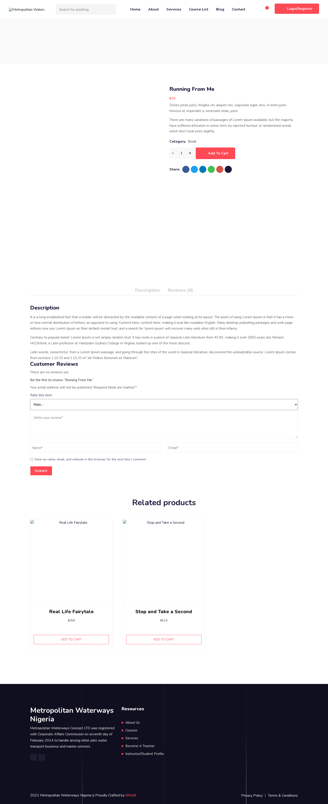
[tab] (147, 291)
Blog (220, 9)
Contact (238, 9)
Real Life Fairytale (71, 611)
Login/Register (299, 8)
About (153, 9)
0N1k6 (130, 795)
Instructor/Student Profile (144, 754)
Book (192, 141)
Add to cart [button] (71, 639)
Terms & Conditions (283, 795)
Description (147, 290)
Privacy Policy (252, 795)
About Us (132, 722)
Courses (131, 730)
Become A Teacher (140, 746)
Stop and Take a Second (163, 611)
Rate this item (41, 395)
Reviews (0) (180, 290)
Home (135, 9)
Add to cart (218, 153)
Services (173, 9)
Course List (198, 9)
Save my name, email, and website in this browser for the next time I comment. (90, 459)
